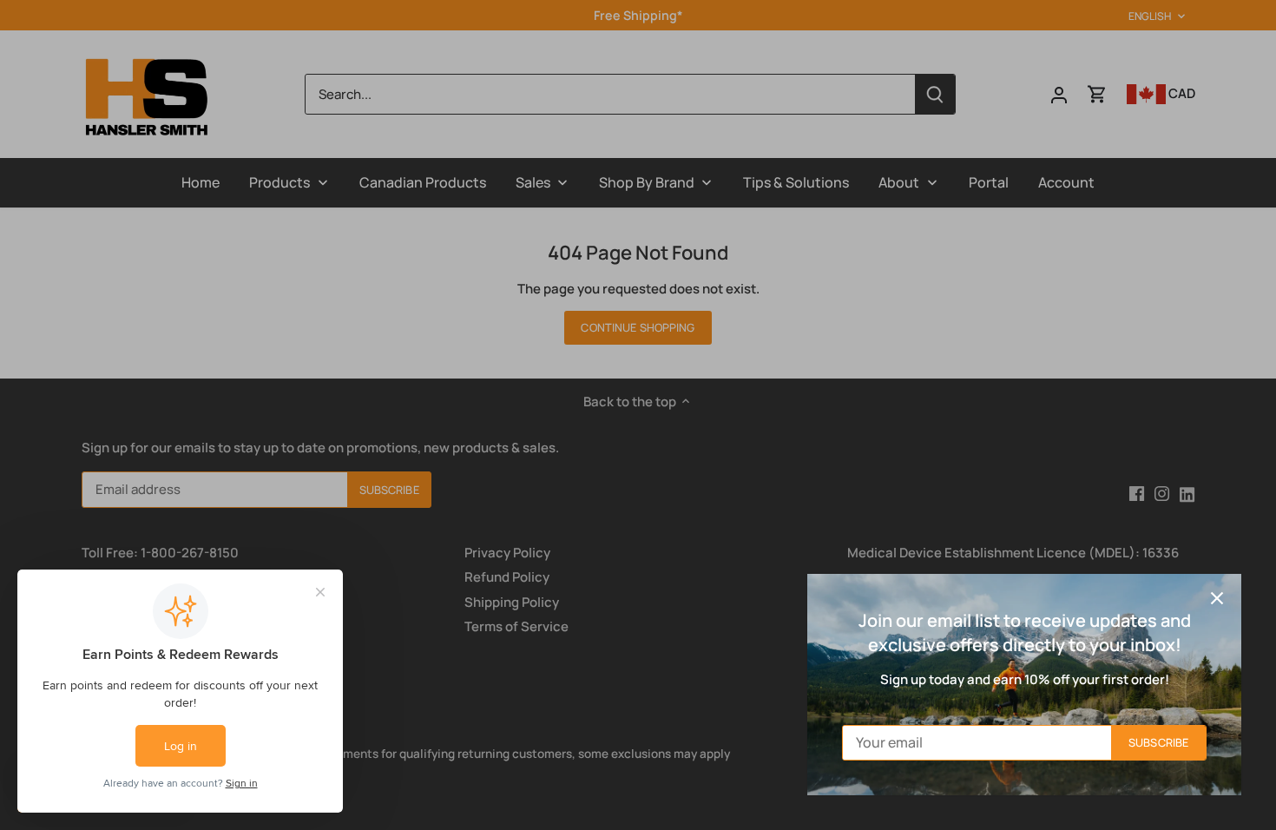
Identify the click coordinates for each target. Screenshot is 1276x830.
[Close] (1217, 598)
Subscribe (1158, 742)
